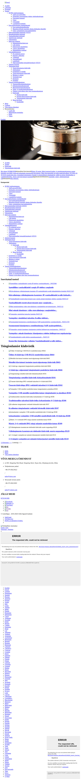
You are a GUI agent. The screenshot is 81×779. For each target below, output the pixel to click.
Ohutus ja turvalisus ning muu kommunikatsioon (28, 91)
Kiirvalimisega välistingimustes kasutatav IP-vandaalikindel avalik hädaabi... (40, 295)
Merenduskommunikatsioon (21, 87)
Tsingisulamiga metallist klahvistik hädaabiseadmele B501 (32, 378)
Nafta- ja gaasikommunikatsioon (23, 89)
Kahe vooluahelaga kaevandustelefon (24, 31)
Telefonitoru (16, 70)
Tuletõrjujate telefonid (15, 38)
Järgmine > (6, 442)
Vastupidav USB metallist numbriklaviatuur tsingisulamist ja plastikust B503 (40, 393)
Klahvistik (16, 93)
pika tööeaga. (14, 178)
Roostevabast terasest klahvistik (26, 96)
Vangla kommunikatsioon (17, 82)
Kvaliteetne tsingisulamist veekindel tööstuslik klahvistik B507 (34, 408)
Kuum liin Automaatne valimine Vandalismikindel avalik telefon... (35, 341)
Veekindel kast (17, 77)
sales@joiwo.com (10, 476)
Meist (6, 103)
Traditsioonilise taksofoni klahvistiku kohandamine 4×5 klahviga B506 (37, 400)
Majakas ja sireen (18, 75)
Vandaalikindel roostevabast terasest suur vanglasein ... (31, 303)
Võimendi (16, 57)
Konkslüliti (20, 102)
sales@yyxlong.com (11, 490)
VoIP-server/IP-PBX (19, 15)
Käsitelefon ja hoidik (19, 71)
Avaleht (7, 6)
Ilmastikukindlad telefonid (17, 34)
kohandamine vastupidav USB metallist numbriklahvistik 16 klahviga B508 (39, 416)
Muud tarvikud (17, 100)
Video (10, 116)
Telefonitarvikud (14, 66)
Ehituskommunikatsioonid (21, 86)
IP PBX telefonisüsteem (16, 13)
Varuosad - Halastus (7, 529)
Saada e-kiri (4, 528)
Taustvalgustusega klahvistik (21, 68)
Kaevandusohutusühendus (21, 27)
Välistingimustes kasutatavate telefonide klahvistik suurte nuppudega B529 (39, 431)
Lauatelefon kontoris (19, 23)
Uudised (7, 105)
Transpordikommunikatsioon (22, 84)
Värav (14, 20)
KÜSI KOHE (5, 498)
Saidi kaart (8, 517)
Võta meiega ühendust (12, 107)
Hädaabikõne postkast (19, 50)
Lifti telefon (16, 45)
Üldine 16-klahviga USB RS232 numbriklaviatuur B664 (31, 355)
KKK (10, 114)
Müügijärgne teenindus (16, 112)
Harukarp (16, 79)
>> (11, 442)
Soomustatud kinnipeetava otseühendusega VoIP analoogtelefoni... (35, 326)
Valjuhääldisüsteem (15, 52)
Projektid (7, 9)
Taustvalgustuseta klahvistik (21, 73)
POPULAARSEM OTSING (14, 521)
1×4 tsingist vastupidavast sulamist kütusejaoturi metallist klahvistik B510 (39, 439)
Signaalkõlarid (17, 59)
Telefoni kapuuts (14, 64)
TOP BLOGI (9, 519)
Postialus (15, 80)
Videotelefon (13, 39)
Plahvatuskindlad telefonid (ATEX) (20, 32)
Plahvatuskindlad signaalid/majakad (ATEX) (26, 63)
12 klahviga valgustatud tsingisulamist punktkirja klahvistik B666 (35, 370)
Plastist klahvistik (22, 95)
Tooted (7, 11)
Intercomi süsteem (14, 41)
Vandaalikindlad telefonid (17, 36)
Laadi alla (12, 111)
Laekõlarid (16, 61)
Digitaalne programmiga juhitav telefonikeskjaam (28, 16)
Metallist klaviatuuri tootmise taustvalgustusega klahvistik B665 (34, 362)
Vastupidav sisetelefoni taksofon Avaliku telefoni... (29, 318)
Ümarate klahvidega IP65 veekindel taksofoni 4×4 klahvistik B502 (36, 385)
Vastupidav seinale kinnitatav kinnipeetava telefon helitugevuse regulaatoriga (40, 333)
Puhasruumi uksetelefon (20, 47)
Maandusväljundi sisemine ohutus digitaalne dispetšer (29, 29)
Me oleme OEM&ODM (8, 171)
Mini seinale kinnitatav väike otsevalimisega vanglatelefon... (33, 310)
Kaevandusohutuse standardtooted (19, 25)
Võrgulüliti (16, 22)
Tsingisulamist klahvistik (24, 98)
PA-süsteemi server (19, 54)
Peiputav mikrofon (18, 55)
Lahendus (8, 7)
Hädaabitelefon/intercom (20, 43)
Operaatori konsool (19, 18)
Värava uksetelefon (19, 48)
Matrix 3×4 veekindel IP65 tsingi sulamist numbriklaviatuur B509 (35, 424)
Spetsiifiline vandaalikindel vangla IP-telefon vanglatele (31, 287)
